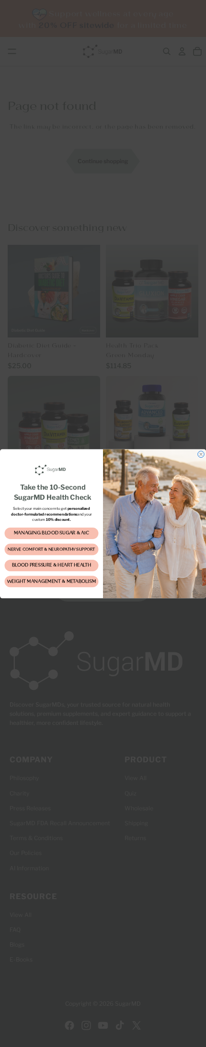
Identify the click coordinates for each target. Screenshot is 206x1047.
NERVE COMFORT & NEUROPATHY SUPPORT (51, 549)
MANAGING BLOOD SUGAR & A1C (51, 533)
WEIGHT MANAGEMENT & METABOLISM (51, 581)
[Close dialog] (201, 454)
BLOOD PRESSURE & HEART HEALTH (51, 565)
